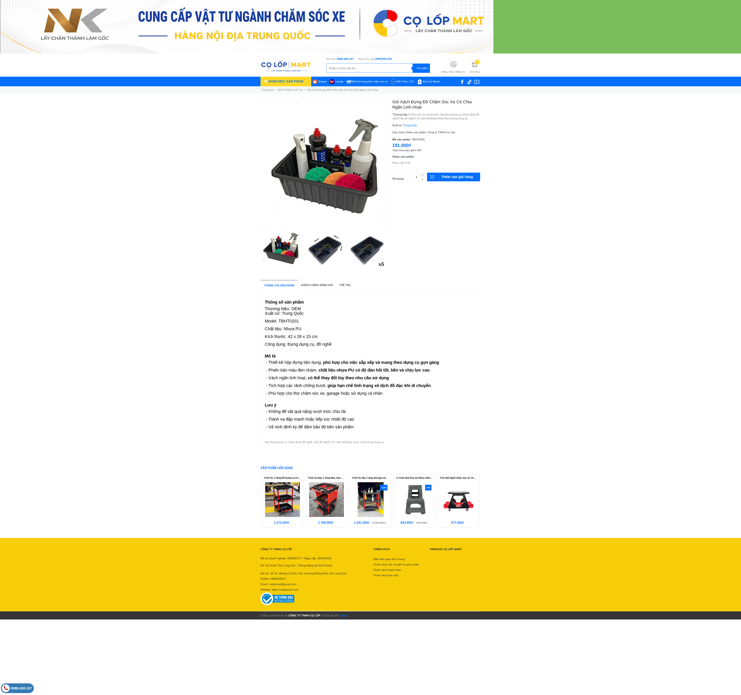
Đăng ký (460, 71)
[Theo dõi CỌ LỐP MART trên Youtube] (477, 81)
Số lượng (397, 178)
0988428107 (278, 578)
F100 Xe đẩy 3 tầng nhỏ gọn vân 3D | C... (370, 478)
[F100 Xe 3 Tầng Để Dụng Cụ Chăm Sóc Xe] (282, 499)
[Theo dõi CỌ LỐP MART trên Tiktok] (469, 81)
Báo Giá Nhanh (431, 81)
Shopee (322, 81)
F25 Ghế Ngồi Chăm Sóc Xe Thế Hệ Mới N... (458, 478)
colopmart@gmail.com (282, 584)
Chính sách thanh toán (387, 569)
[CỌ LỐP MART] (286, 65)
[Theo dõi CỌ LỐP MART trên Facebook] (462, 81)
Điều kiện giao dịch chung (389, 559)
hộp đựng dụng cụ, (451, 114)
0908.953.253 (383, 58)
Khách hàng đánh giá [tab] (317, 285)
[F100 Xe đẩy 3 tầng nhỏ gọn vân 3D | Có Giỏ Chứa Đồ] (370, 499)
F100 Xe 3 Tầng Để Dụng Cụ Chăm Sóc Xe (282, 478)
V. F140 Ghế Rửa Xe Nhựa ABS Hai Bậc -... (414, 478)
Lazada (339, 81)
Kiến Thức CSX (405, 81)
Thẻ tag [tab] (345, 285)
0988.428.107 (345, 58)
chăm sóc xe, (418, 114)
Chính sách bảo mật (385, 575)
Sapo (343, 615)
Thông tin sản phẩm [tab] (279, 285)
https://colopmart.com (285, 589)
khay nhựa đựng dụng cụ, (453, 118)
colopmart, (433, 114)
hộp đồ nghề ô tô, (410, 118)
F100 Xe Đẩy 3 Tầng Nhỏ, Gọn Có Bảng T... (326, 478)
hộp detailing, (429, 118)
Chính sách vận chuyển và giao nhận (396, 564)
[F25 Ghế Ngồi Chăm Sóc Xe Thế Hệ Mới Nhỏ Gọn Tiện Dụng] (458, 499)
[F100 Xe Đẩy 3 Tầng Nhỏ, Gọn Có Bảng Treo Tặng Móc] (326, 499)
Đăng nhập (448, 71)
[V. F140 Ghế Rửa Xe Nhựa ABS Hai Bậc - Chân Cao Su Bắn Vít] (414, 499)
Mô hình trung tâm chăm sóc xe (370, 81)
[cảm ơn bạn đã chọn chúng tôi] (246, 26)
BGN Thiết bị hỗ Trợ (290, 89)
